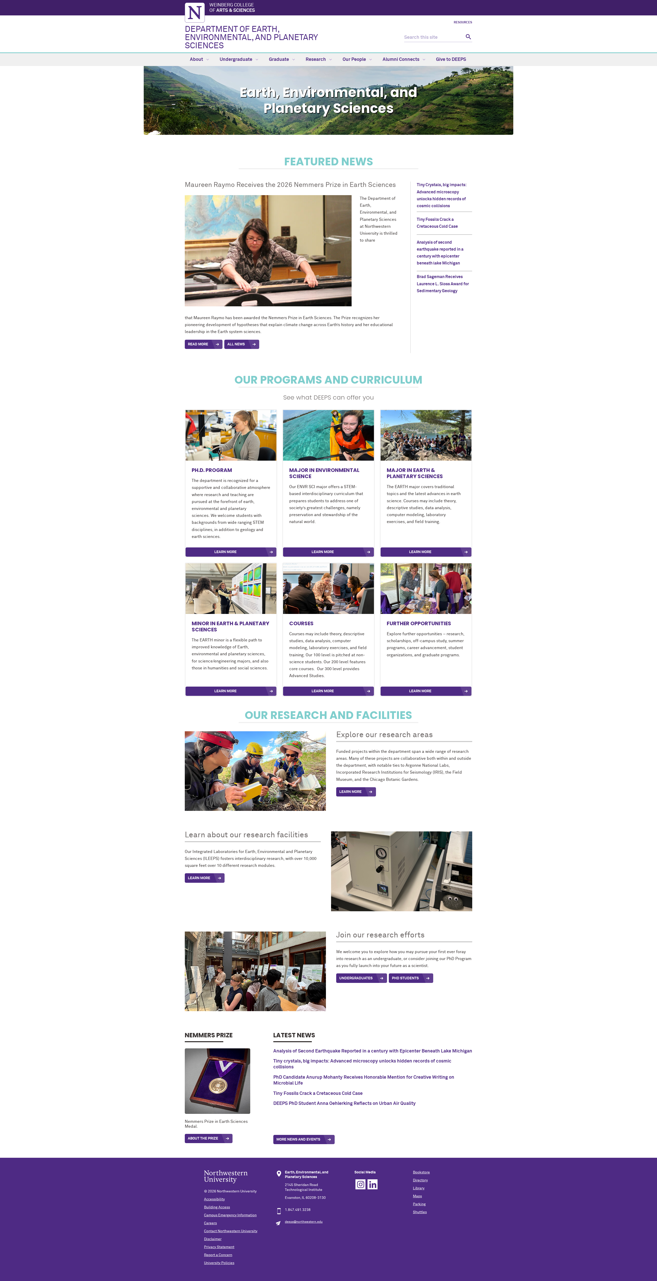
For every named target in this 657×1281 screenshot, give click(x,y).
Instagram (360, 1184)
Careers (210, 1223)
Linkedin (373, 1184)
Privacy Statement (219, 1247)
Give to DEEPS (451, 59)
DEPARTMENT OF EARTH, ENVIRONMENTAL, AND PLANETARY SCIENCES (251, 37)
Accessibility (214, 1199)
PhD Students (405, 978)
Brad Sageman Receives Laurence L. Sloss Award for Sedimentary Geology (443, 284)
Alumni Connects (401, 59)
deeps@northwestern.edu (304, 1221)
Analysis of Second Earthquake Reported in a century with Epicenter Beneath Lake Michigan (372, 1051)
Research (316, 59)
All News (236, 344)
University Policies (219, 1263)
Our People (355, 59)
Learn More (225, 552)
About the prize (203, 1138)
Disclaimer (212, 1239)
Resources (463, 22)
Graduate (279, 59)
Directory (420, 1180)
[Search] (467, 37)
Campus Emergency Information (230, 1215)
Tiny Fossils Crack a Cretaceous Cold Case (318, 1093)
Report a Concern (218, 1255)
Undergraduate (236, 59)
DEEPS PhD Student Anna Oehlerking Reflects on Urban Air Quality (344, 1103)
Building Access (217, 1207)
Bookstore (421, 1172)
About (197, 59)
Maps (417, 1196)
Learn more (420, 691)
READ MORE (198, 344)
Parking (419, 1204)
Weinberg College (232, 8)
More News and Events (298, 1139)
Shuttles (420, 1212)
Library (418, 1188)
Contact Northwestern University (230, 1231)
